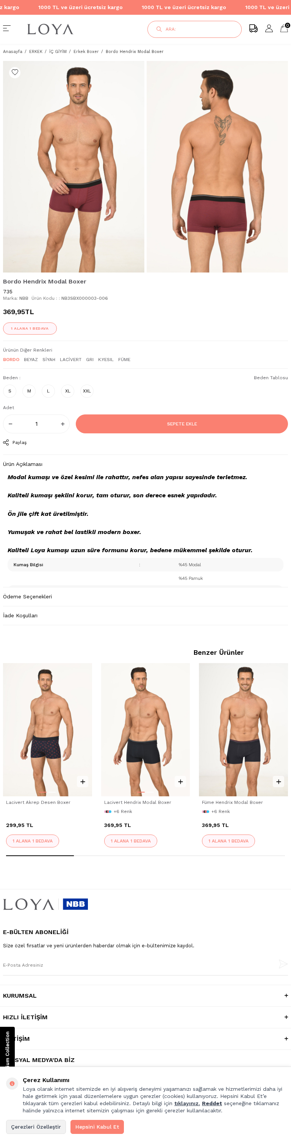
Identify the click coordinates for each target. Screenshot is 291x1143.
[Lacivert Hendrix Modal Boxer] (145, 730)
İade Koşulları (20, 615)
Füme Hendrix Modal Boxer (232, 802)
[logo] (72, 29)
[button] (43, 792)
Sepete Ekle (182, 424)
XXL (87, 391)
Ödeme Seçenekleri (27, 596)
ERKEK (35, 51)
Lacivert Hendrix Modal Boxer (137, 802)
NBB (23, 298)
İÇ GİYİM (58, 51)
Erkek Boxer (86, 51)
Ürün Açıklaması (22, 464)
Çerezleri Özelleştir (36, 1127)
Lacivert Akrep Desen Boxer (38, 802)
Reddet (212, 1103)
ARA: (171, 29)
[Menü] (7, 29)
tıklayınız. (187, 1103)
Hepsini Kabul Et (97, 1127)
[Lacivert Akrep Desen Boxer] (47, 730)
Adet (8, 407)
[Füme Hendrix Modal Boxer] (243, 730)
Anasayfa (12, 51)
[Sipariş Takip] (253, 29)
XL (67, 391)
